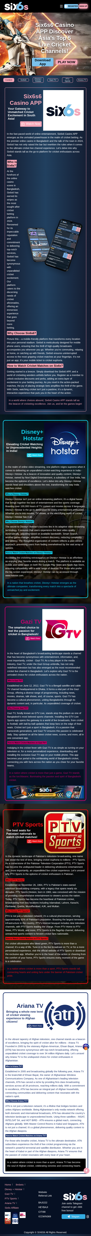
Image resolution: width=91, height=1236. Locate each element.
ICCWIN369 (44, 1216)
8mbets (20, 1184)
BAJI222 (42, 1202)
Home (8, 1184)
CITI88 (42, 1212)
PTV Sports (67, 80)
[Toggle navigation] (61, 6)
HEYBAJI (43, 1207)
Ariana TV (82, 80)
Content (8, 80)
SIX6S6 (41, 1232)
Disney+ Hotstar (38, 80)
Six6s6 (23, 80)
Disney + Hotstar (13, 1189)
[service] (16, 6)
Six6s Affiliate (12, 1207)
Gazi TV (52, 80)
